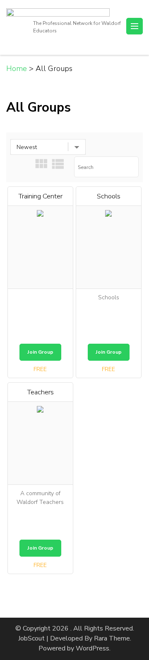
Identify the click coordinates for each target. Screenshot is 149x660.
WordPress (92, 648)
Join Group (40, 351)
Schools (108, 196)
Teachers (40, 392)
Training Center (40, 196)
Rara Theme (112, 638)
